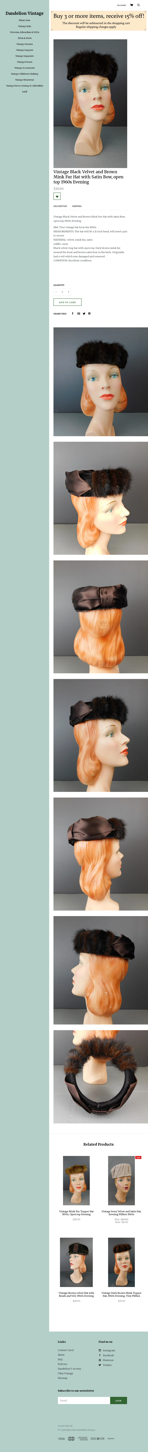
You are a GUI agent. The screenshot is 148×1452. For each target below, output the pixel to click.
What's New (24, 20)
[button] (92, 1412)
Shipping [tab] (77, 206)
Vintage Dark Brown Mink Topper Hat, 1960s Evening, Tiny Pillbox (121, 1294)
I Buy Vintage (65, 1373)
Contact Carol (66, 1350)
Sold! (24, 91)
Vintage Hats (24, 26)
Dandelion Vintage (25, 13)
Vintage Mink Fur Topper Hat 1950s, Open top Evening (76, 1213)
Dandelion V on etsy (69, 1368)
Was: (118, 1219)
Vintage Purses (24, 62)
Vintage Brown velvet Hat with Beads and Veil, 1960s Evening (76, 1294)
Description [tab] (60, 206)
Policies (62, 1364)
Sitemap (62, 1378)
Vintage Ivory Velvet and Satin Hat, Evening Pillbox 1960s (121, 1213)
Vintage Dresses (24, 44)
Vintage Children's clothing (24, 74)
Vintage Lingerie (24, 50)
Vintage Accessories (24, 68)
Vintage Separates (24, 56)
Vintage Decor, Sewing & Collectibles (24, 85)
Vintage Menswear (24, 80)
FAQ (60, 1359)
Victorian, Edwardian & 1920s (24, 32)
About (61, 1354)
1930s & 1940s (25, 38)
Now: (118, 1222)
